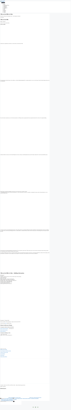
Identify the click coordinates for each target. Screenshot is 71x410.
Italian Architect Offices (3, 356)
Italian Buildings (2, 353)
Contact (4, 12)
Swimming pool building (34, 398)
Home (4, 4)
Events (4, 8)
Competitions (5, 7)
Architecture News (6, 5)
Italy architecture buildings (9, 398)
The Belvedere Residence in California (7, 400)
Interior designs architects (27, 398)
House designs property (18, 398)
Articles (4, 11)
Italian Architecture (3, 331)
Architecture (5, 6)
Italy (5, 323)
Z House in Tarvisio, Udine (4, 352)
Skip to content (2, 0)
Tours (4, 9)
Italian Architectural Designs (4, 328)
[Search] (13, 401)
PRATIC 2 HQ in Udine (3, 349)
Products (4, 10)
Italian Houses (2, 355)
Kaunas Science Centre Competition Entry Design (8, 399)
